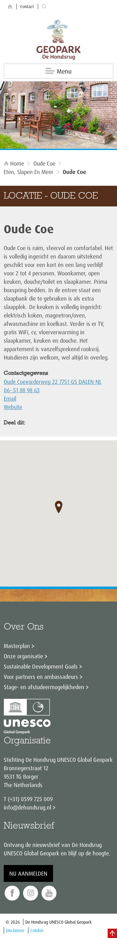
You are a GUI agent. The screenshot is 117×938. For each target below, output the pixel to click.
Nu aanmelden (28, 873)
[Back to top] (112, 933)
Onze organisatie (23, 656)
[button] (58, 507)
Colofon (36, 930)
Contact (27, 6)
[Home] (10, 7)
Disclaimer (15, 930)
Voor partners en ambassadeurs (41, 676)
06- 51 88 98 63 (22, 390)
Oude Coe (44, 163)
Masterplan (17, 645)
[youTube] (48, 893)
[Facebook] (12, 893)
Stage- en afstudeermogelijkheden (44, 687)
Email (10, 398)
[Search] (44, 7)
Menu (64, 71)
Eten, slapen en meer (28, 171)
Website (13, 407)
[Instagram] (30, 893)
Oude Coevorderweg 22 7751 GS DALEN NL (52, 381)
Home (17, 163)
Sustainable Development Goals (41, 666)
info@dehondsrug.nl (27, 807)
